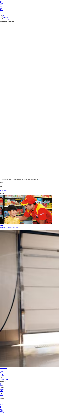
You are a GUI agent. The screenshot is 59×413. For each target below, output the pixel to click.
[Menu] (29, 12)
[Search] (29, 11)
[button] (29, 7)
